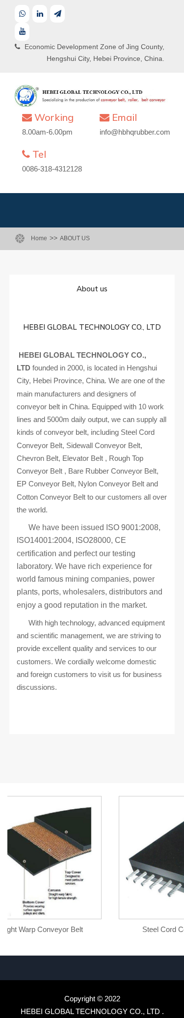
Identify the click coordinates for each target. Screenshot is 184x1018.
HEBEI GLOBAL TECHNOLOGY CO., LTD (90, 1011)
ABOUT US (75, 238)
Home (39, 238)
